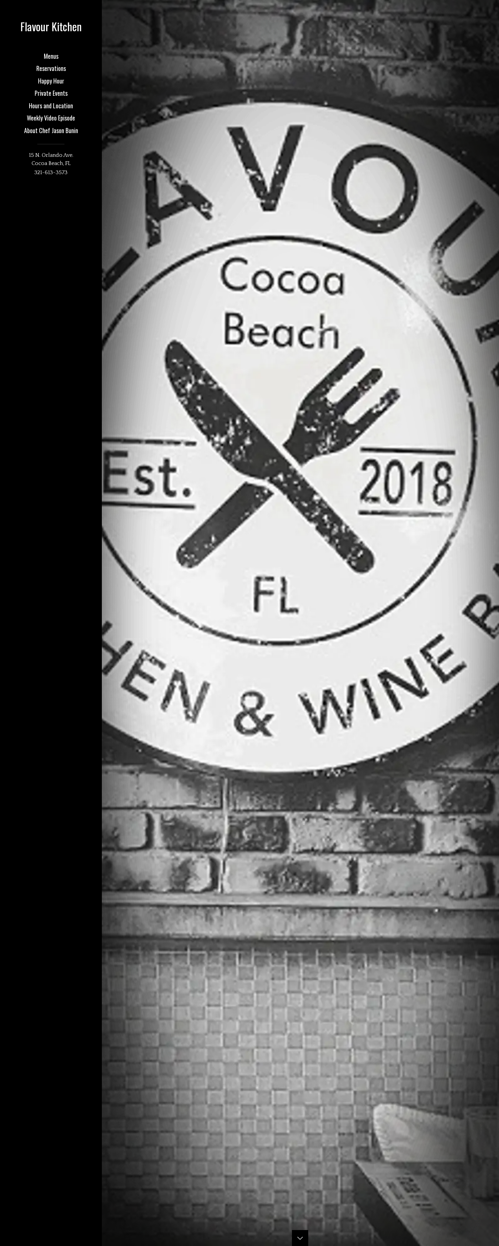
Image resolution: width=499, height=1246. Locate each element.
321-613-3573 (51, 172)
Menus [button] (51, 56)
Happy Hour (51, 80)
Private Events (51, 93)
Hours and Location (51, 105)
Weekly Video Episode (51, 117)
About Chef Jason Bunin (51, 130)
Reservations (51, 68)
